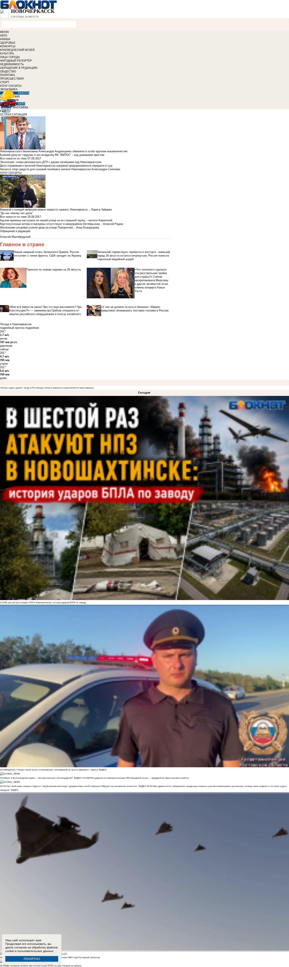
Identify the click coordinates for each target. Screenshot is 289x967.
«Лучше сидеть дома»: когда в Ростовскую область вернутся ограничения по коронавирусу (47, 388)
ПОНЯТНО (32, 959)
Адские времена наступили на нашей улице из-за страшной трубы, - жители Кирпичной (56, 220)
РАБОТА (23, 93)
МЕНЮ (4, 32)
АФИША (5, 39)
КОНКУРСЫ (7, 46)
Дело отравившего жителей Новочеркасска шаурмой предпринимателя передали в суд (56, 165)
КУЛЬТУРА (7, 53)
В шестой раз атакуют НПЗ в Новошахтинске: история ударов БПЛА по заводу (46, 602)
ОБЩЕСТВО (8, 71)
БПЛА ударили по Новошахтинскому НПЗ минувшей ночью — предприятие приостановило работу (138, 778)
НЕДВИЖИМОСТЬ (12, 64)
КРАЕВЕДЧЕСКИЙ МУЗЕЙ (17, 50)
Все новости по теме (13, 158)
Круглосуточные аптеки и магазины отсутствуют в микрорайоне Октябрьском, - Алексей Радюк (61, 223)
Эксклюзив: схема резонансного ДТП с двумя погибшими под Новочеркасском (50, 162)
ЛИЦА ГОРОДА (10, 57)
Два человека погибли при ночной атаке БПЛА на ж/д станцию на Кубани (43, 965)
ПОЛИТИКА (7, 75)
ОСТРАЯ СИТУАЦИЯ (13, 114)
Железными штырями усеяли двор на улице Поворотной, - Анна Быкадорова (49, 227)
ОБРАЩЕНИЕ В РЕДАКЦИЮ (18, 67)
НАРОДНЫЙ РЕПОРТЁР (16, 60)
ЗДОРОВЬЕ (7, 42)
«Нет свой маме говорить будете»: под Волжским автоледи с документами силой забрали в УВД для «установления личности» (71, 786)
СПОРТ (4, 82)
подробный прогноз (12, 327)
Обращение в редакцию (15, 231)
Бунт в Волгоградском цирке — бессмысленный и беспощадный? (39, 778)
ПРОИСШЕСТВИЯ (11, 78)
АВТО (3, 35)
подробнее (32, 327)
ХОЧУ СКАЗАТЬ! (11, 85)
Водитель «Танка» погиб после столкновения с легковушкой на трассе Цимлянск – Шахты (52, 770)
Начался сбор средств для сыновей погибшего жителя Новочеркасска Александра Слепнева (60, 169)
